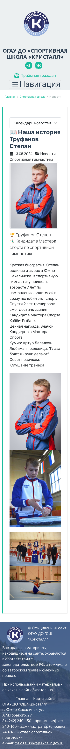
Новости (55, 96)
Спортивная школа (32, 96)
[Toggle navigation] (35, 84)
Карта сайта (44, 698)
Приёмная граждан (38, 75)
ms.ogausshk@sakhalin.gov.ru (39, 743)
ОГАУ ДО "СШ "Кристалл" (24, 704)
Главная (10, 96)
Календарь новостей (32, 123)
